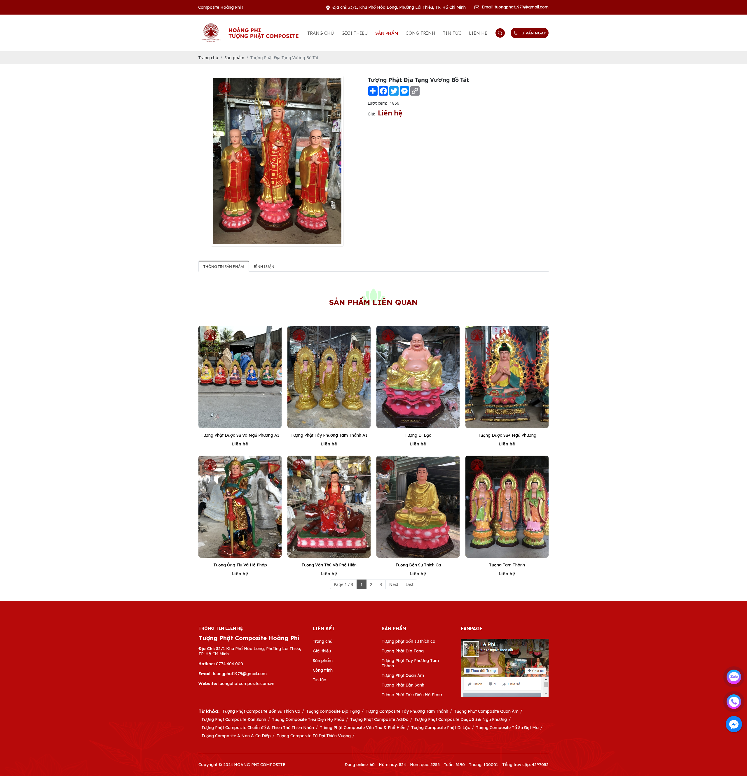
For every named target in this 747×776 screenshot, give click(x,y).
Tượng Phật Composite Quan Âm (486, 711)
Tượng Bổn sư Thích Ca (418, 565)
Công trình (420, 33)
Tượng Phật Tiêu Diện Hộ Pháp (412, 694)
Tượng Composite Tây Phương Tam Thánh (407, 711)
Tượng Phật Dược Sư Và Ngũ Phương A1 (240, 435)
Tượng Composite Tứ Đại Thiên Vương (314, 735)
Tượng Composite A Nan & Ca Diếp (236, 735)
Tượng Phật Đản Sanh (403, 685)
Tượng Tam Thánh (507, 565)
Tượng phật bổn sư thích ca (408, 641)
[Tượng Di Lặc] (418, 377)
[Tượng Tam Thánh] (507, 507)
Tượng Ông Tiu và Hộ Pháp (240, 565)
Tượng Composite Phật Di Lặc (440, 727)
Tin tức (452, 33)
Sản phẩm (386, 33)
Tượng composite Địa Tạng (333, 711)
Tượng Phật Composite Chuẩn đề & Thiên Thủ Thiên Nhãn (257, 727)
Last (409, 584)
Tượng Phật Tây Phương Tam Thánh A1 (329, 435)
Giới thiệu (354, 33)
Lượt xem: (377, 103)
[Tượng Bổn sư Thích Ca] (418, 507)
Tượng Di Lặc (418, 435)
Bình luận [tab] (264, 266)
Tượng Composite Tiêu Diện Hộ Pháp (308, 719)
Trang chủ (320, 33)
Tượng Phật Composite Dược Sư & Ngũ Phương (460, 719)
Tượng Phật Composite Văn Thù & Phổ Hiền (362, 727)
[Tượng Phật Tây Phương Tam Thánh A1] (329, 377)
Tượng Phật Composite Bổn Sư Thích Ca (261, 711)
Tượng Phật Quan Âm (403, 675)
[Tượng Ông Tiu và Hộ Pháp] (240, 507)
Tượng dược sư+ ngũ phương (507, 435)
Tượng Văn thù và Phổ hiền (329, 565)
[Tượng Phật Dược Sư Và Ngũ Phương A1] (240, 377)
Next (393, 584)
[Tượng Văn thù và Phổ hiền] (329, 507)
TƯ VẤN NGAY (532, 33)
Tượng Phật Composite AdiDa (379, 719)
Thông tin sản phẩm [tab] (223, 266)
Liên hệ (478, 33)
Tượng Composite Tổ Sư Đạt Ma (507, 727)
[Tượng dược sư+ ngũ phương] (507, 377)
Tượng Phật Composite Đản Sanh (233, 719)
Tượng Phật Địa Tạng (403, 651)
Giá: (371, 114)
